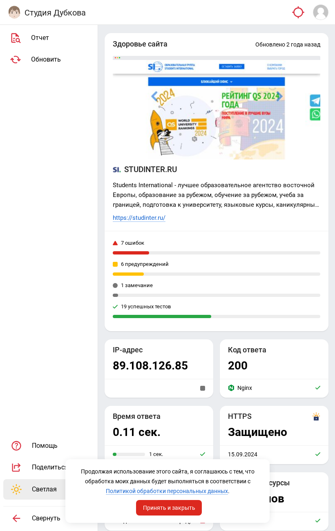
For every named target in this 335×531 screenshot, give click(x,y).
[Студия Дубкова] (14, 12)
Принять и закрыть (169, 507)
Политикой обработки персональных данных (167, 491)
